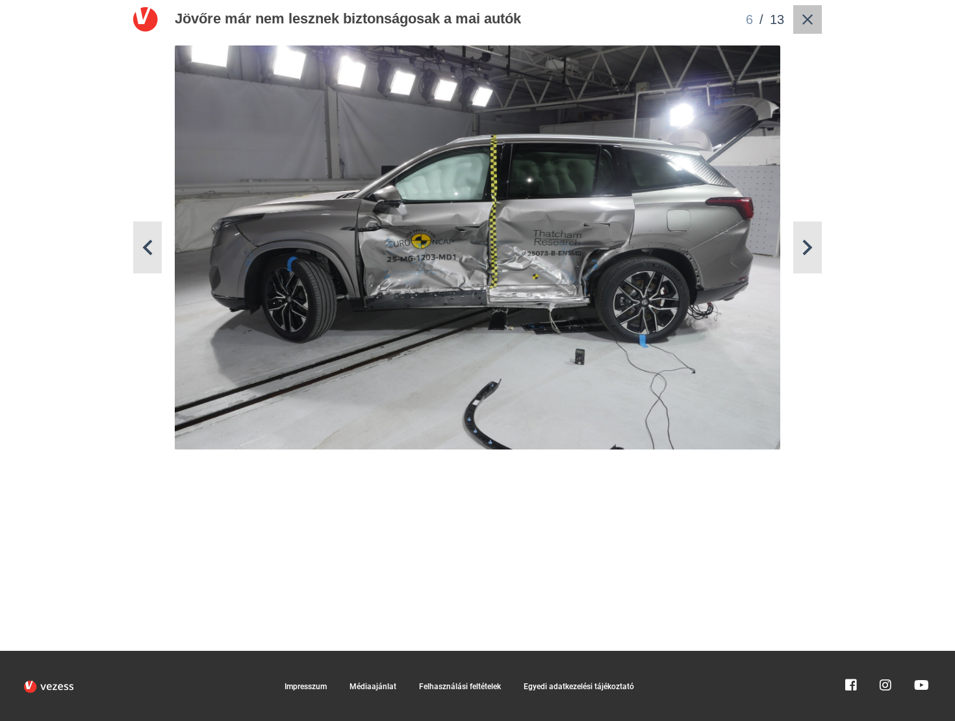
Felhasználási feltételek (460, 686)
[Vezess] (49, 686)
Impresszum (306, 686)
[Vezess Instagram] (885, 657)
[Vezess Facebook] (851, 657)
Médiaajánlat (373, 686)
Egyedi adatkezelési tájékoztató (579, 686)
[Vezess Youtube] (920, 657)
